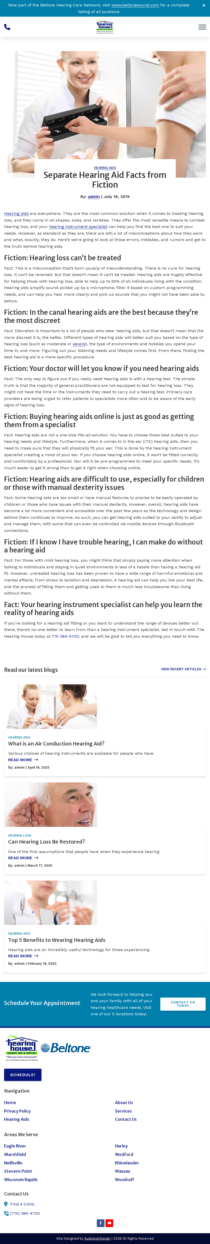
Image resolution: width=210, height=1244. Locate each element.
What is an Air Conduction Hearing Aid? (56, 743)
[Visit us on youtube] (109, 1223)
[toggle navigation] (202, 27)
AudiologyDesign (97, 1238)
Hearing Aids (105, 168)
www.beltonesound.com (135, 5)
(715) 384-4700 (25, 1213)
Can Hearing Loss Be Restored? (46, 841)
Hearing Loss (20, 835)
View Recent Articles (181, 669)
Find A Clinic (22, 1204)
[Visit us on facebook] (100, 1223)
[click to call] (7, 27)
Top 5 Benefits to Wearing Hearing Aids (57, 940)
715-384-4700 (65, 636)
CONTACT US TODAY (183, 1004)
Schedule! (22, 1074)
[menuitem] (49, 1102)
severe (79, 343)
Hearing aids (16, 213)
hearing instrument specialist (78, 226)
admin (94, 196)
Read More (20, 759)
